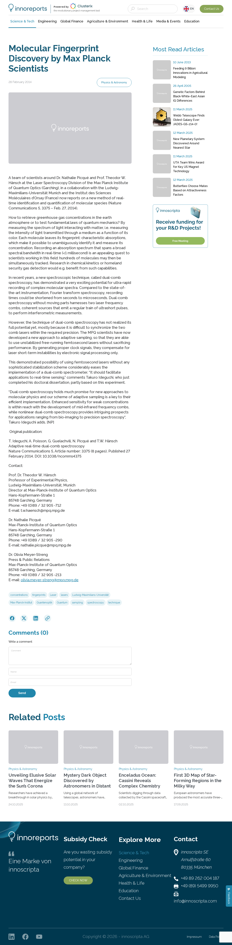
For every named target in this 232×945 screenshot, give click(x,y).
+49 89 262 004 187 (200, 878)
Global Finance (133, 867)
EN (191, 8)
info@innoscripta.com (195, 901)
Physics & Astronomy (114, 82)
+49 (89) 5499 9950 (199, 885)
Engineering (131, 860)
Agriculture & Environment (145, 875)
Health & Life (131, 883)
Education (129, 890)
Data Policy (216, 936)
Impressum (194, 936)
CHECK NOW (78, 880)
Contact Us (211, 8)
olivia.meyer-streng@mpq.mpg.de (49, 580)
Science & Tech (134, 852)
